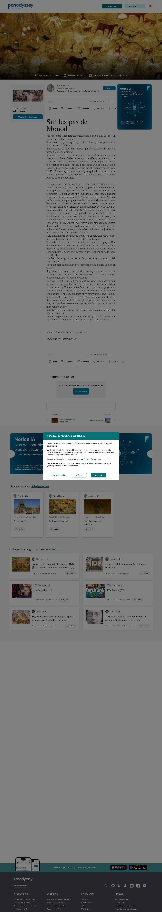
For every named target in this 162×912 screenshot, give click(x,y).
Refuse (79, 475)
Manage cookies (59, 475)
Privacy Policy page (92, 459)
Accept (98, 475)
